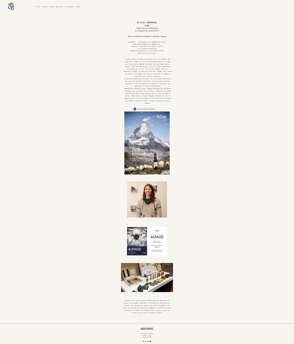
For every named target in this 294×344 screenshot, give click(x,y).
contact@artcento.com (146, 337)
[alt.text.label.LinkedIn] (148, 341)
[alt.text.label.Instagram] (143, 341)
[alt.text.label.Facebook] (145, 341)
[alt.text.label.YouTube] (150, 341)
